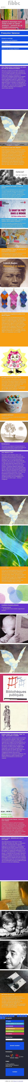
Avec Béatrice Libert (7, 452)
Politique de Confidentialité (18, 1081)
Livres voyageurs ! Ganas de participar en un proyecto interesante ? (14, 250)
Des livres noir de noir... (8, 994)
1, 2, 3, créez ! (6, 568)
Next (26, 19)
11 (1, 1018)
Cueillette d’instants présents (10, 605)
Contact (15, 1071)
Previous (2, 19)
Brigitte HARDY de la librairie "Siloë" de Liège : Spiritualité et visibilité (13, 735)
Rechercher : (9, 1037)
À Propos (8, 1021)
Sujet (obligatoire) (6, 44)
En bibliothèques (10, 1028)
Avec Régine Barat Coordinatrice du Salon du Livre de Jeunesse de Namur (14, 67)
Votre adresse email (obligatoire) (9, 40)
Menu (4, 7)
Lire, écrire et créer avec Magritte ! (11, 147)
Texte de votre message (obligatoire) (10, 48)
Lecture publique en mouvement (14, 1023)
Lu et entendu (9, 1026)
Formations (9, 1033)
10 (25, 1015)
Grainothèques (10, 1031)
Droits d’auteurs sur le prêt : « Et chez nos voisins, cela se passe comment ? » (14, 220)
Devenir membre (15, 1045)
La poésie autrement (7, 415)
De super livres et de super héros (11, 377)
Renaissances (6, 444)
